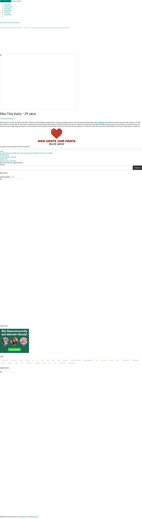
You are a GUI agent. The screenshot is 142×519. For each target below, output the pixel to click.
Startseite (7, 5)
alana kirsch (29, 363)
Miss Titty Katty (22, 153)
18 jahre (27, 360)
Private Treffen (16, 1)
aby (97, 360)
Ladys (2, 151)
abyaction (111, 360)
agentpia (10, 363)
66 (33, 360)
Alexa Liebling (62, 363)
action (117, 360)
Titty (45, 153)
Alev (49, 363)
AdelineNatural (135, 360)
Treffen (50, 153)
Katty (11, 153)
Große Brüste (4, 153)
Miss (15, 153)
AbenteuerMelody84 (88, 360)
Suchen (2, 165)
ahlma (16, 363)
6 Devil (20, 360)
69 (37, 360)
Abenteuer (65, 360)
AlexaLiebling (71, 363)
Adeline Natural (125, 360)
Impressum (7, 14)
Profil (41, 153)
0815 (42, 360)
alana (22, 363)
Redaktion (11, 118)
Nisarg (36, 517)
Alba (44, 363)
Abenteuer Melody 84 (76, 360)
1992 (53, 360)
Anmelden (7, 9)
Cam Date (7, 12)
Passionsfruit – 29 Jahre (8, 160)
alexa (54, 363)
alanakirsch (37, 363)
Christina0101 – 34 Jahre (8, 156)
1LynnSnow (13, 360)
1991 (48, 360)
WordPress (23, 517)
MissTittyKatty (34, 153)
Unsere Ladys (8, 7)
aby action (103, 360)
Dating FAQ (7, 10)
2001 (59, 360)
